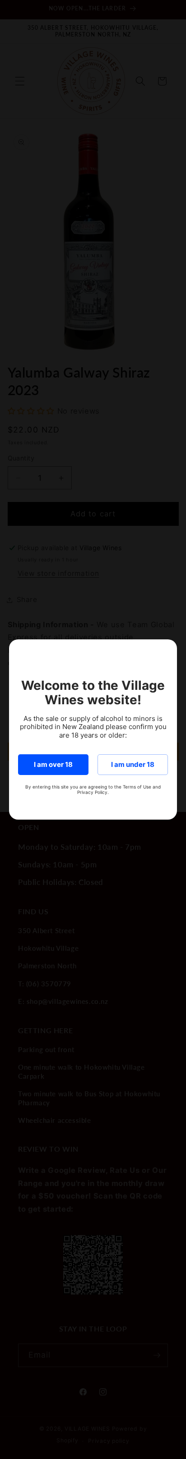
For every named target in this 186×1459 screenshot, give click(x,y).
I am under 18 (132, 764)
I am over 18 (53, 764)
